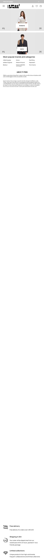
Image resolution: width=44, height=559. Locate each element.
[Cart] (40, 6)
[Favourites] (37, 6)
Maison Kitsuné (20, 62)
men (22, 49)
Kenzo (18, 60)
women (22, 25)
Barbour (5, 65)
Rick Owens (32, 65)
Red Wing (31, 60)
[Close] (38, 1)
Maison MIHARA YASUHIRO (20, 65)
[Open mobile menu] (3, 6)
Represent (32, 62)
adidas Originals (7, 62)
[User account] (33, 6)
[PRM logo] (14, 6)
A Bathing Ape (7, 60)
